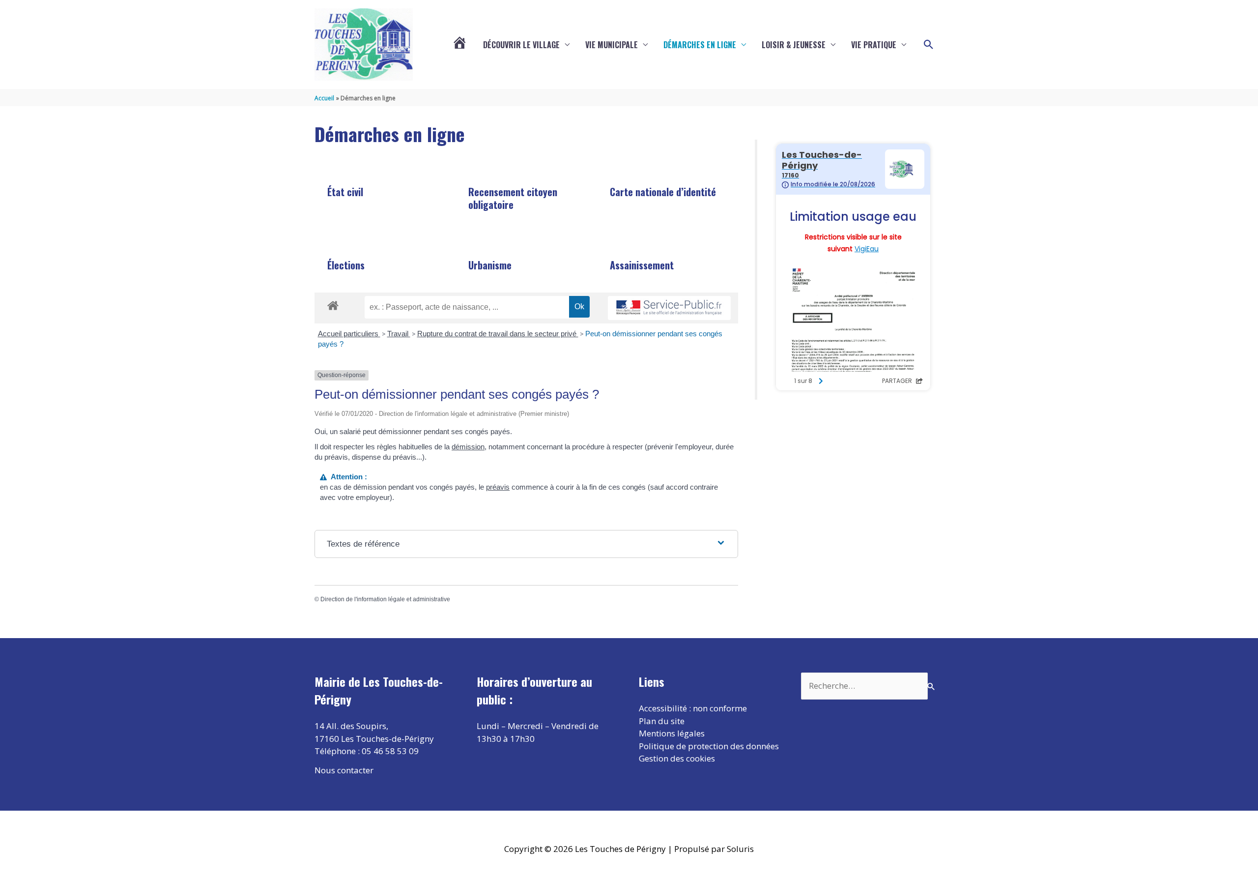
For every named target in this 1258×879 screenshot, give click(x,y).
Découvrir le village (521, 45)
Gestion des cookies (677, 758)
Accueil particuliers (349, 333)
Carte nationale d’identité (663, 191)
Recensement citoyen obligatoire (512, 198)
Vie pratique (873, 45)
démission (468, 446)
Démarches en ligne (699, 45)
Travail (398, 333)
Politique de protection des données (709, 746)
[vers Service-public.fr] (669, 308)
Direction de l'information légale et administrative (385, 599)
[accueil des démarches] (333, 304)
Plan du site (662, 721)
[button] (928, 44)
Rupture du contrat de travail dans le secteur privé (497, 333)
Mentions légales (672, 733)
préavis (498, 487)
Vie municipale (611, 45)
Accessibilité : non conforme (693, 708)
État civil (345, 191)
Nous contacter (343, 770)
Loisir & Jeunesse (794, 45)
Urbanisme (490, 265)
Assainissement (642, 265)
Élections (346, 265)
